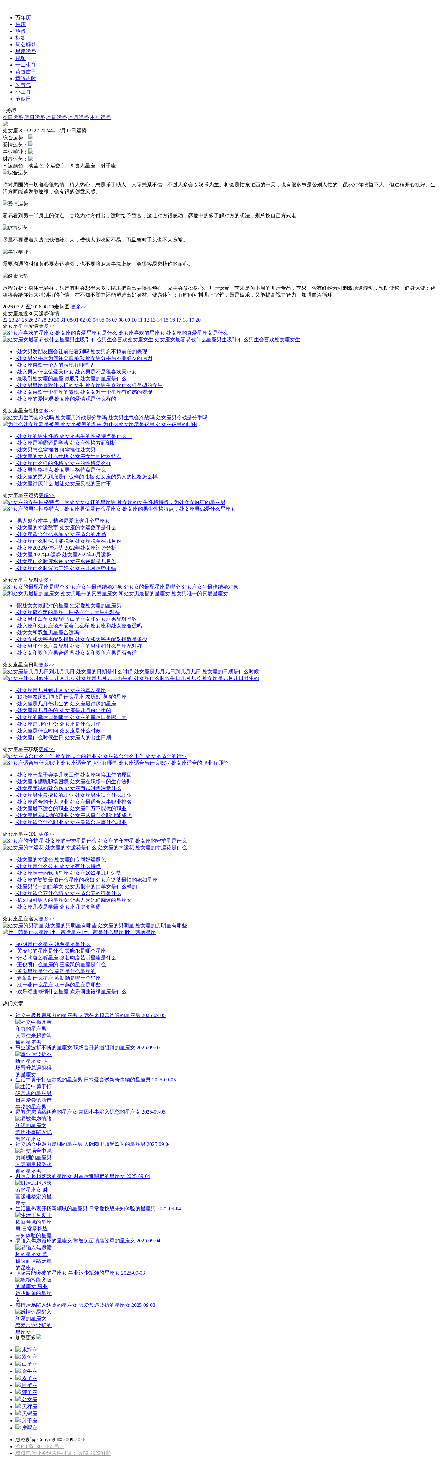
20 (198, 320)
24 (18, 320)
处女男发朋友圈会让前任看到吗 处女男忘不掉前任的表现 (81, 351)
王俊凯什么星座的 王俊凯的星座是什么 (60, 964)
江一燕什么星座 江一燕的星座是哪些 (58, 984)
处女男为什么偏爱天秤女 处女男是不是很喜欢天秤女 (76, 371)
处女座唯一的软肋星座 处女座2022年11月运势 (68, 873)
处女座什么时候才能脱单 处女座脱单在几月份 (68, 541)
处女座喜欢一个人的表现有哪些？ (54, 365)
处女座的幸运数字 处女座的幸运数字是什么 (65, 527)
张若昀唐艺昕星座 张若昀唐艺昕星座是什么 (65, 957)
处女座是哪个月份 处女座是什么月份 (58, 724)
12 (146, 320)
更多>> (79, 306)
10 (134, 320)
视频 (20, 58)
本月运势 (78, 117)
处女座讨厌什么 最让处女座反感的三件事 (63, 483)
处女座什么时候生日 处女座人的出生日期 (63, 737)
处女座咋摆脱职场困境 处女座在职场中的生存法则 (73, 781)
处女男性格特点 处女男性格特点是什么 (60, 470)
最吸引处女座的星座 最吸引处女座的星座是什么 (71, 378)
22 (5, 320)
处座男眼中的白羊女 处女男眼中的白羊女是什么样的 (76, 886)
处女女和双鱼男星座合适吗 (47, 632)
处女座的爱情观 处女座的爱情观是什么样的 (65, 398)
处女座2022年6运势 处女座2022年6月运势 (63, 554)
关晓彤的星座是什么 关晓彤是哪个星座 (60, 951)
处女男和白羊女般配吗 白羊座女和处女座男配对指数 (76, 619)
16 (172, 320)
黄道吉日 (25, 71)
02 (82, 320)
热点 (20, 31)
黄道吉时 (25, 78)
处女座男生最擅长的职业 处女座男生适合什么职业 (73, 795)
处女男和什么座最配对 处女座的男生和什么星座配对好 (78, 646)
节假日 (23, 98)
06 (108, 320)
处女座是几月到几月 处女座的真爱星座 (60, 690)
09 (127, 320)
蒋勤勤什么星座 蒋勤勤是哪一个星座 (58, 978)
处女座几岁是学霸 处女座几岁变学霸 (58, 907)
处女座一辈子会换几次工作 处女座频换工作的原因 (73, 775)
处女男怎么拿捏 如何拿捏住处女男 (55, 449)
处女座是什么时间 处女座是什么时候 (58, 730)
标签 (20, 38)
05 (101, 320)
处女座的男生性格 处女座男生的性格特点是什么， (73, 436)
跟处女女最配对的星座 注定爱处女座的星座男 (68, 605)
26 (30, 320)
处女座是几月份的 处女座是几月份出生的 (63, 710)
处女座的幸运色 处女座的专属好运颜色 (60, 859)
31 (63, 320)
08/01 (73, 320)
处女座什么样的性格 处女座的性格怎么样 (63, 463)
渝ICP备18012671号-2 (39, 1446)
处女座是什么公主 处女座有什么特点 (58, 866)
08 (121, 320)
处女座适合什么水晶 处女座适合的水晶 (60, 534)
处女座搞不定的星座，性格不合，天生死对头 (67, 612)
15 (165, 320)
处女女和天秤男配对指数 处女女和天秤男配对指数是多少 (81, 639)
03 (88, 320)
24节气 (23, 85)
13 (153, 320)
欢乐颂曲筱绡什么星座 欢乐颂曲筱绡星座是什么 (71, 991)
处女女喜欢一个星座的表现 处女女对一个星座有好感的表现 (83, 392)
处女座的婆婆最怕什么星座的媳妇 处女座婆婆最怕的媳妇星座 (86, 879)
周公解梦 (25, 44)
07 (114, 320)
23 (11, 320)
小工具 (23, 92)
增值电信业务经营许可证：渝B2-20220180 (63, 1453)
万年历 (23, 17)
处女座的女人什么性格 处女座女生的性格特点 (68, 456)
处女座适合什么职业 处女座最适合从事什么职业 (71, 822)
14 (159, 320)
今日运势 (13, 117)
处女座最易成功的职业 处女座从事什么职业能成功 (73, 815)
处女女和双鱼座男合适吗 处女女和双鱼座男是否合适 (76, 653)
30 (56, 320)
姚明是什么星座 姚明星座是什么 (53, 944)
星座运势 (13, 5)
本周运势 (56, 117)
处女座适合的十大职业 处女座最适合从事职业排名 (73, 802)
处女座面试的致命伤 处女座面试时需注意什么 (68, 788)
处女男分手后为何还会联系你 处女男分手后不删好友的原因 (83, 358)
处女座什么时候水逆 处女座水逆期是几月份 (65, 561)
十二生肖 (25, 65)
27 (37, 320)
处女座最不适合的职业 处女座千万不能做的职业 (71, 808)
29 (50, 320)
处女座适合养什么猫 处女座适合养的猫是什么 (68, 893)
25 (24, 320)
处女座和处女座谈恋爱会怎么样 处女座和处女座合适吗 (78, 625)
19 (191, 320)
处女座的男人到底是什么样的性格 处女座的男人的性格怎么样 (86, 476)
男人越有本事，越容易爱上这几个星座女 (62, 520)
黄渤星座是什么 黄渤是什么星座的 (55, 971)
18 (185, 320)
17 (178, 320)
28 (43, 320)
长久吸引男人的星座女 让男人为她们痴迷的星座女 (73, 900)
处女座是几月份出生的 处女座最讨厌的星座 (65, 703)
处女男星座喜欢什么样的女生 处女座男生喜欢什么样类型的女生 (89, 385)
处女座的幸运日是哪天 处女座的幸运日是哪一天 (71, 717)
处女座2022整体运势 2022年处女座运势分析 (65, 548)
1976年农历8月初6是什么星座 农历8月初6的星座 (71, 697)
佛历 (20, 24)
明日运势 (34, 117)
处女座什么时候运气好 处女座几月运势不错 (65, 568)
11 (140, 320)
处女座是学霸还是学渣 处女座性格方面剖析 (65, 443)
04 (95, 320)
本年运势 (100, 117)
